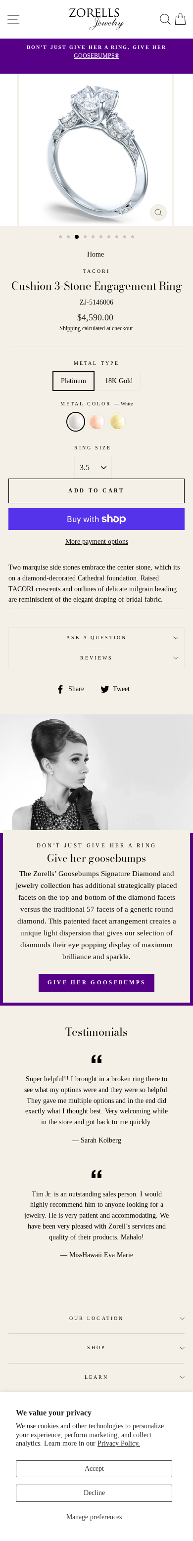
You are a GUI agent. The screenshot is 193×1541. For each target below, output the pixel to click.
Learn (96, 1377)
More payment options (96, 541)
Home (95, 254)
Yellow (117, 422)
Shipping (70, 328)
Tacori (96, 271)
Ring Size (93, 447)
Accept (94, 1468)
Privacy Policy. (118, 1443)
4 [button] (86, 237)
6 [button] (101, 237)
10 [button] (133, 237)
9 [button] (125, 237)
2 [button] (69, 237)
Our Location (96, 1318)
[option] (96, 52)
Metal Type (96, 363)
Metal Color (96, 403)
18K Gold (119, 381)
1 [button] (61, 237)
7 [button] (109, 237)
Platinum (73, 381)
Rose (96, 422)
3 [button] (77, 237)
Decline (94, 1493)
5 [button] (94, 237)
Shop (96, 1347)
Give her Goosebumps (97, 982)
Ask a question (96, 637)
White (75, 422)
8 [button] (117, 237)
